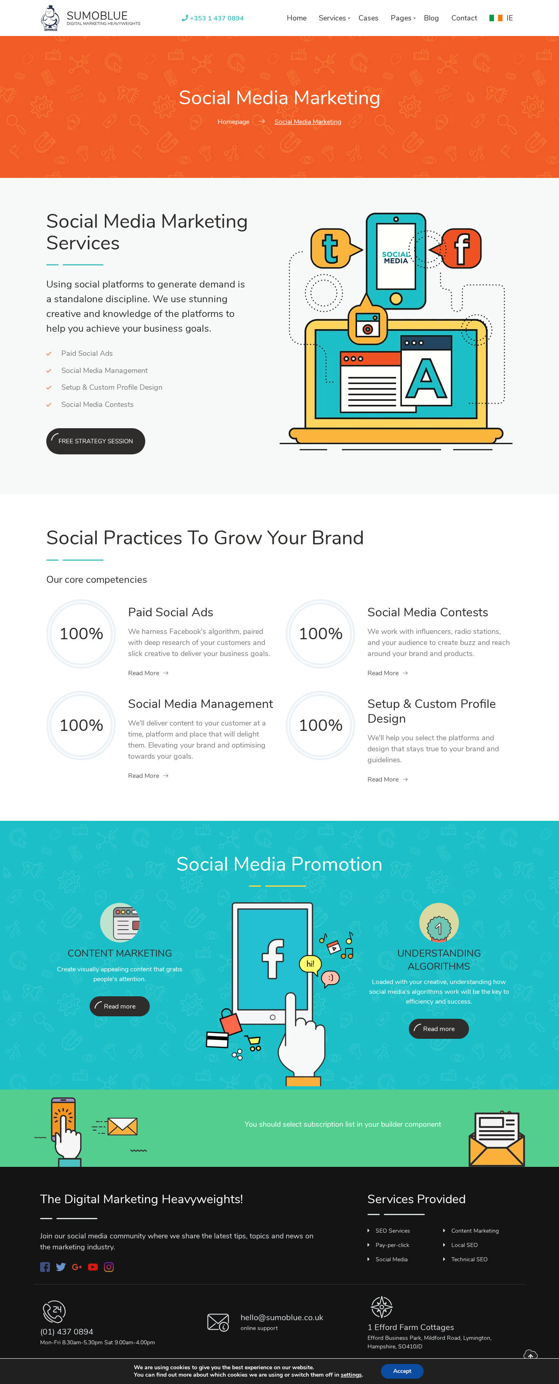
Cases (368, 18)
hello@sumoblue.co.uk (282, 1317)
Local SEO (464, 1245)
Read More (143, 673)
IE (510, 18)
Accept (402, 1371)
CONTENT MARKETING (120, 953)
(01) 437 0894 (66, 1331)
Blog (431, 18)
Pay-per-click (392, 1245)
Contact (464, 18)
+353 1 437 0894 (216, 18)
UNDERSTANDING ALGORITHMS (439, 960)
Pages (401, 18)
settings (351, 1375)
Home (297, 18)
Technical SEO (469, 1259)
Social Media (392, 1259)
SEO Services (393, 1231)
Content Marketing (475, 1231)
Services (332, 18)
